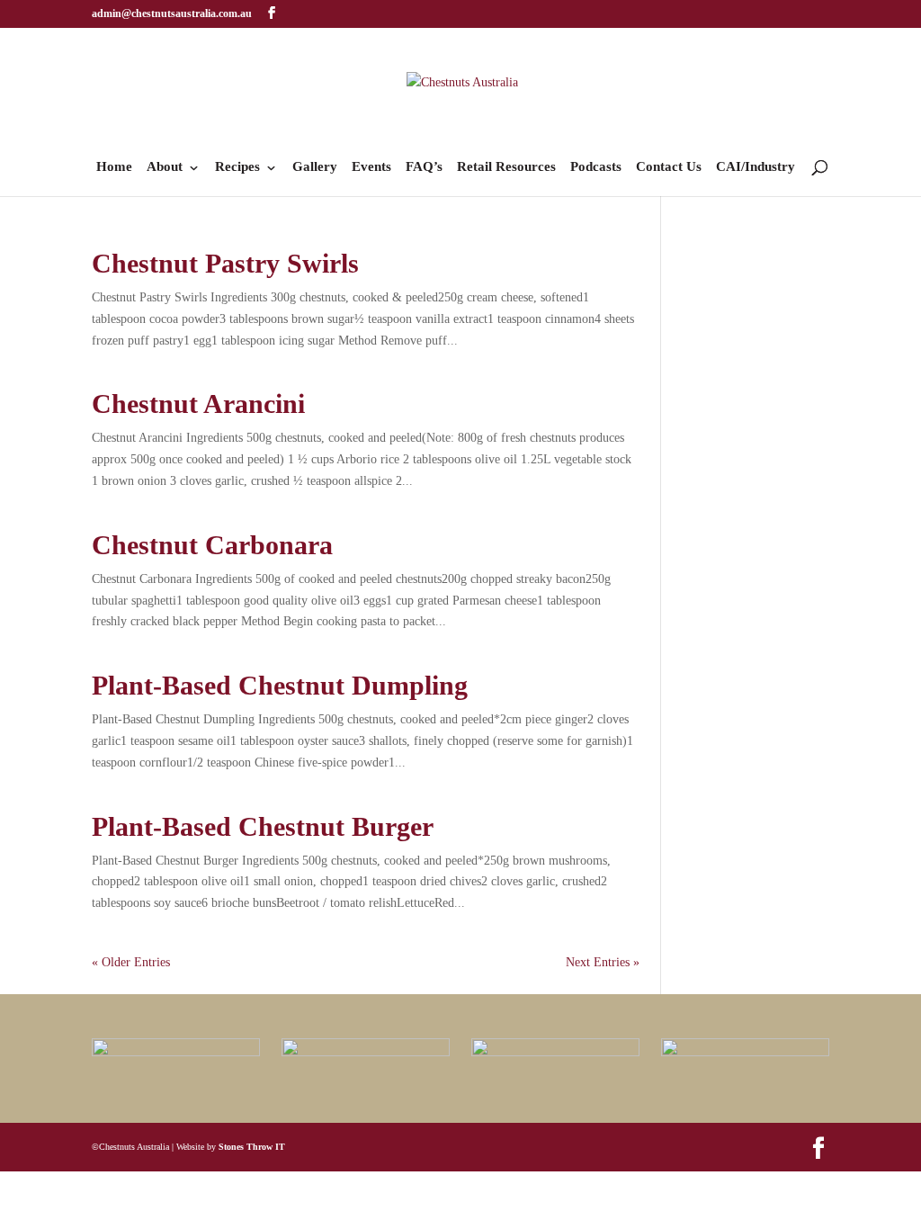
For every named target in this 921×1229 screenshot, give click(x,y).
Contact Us (669, 167)
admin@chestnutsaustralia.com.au (172, 13)
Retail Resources (506, 167)
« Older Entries (131, 962)
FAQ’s (424, 167)
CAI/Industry (755, 167)
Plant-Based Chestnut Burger (263, 826)
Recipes (237, 167)
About (165, 167)
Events (371, 167)
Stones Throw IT (252, 1147)
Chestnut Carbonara (212, 545)
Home (114, 167)
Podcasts (595, 167)
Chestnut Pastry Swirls (225, 263)
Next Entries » (602, 962)
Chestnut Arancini (198, 403)
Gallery (314, 167)
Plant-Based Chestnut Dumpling (280, 685)
